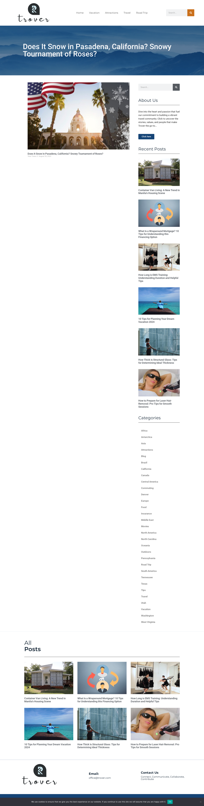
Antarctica (146, 437)
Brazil (144, 462)
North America (148, 532)
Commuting (147, 488)
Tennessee (147, 577)
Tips (143, 590)
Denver (145, 494)
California (146, 469)
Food (144, 507)
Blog (143, 456)
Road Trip (142, 12)
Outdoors (146, 551)
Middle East (147, 520)
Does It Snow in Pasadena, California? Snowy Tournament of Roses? (65, 153)
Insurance (146, 513)
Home (80, 12)
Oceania (145, 545)
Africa (144, 430)
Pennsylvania (148, 558)
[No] (200, 801)
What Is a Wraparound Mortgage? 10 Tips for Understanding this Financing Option (158, 234)
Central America (149, 481)
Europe (145, 500)
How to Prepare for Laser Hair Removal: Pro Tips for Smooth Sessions (155, 403)
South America (149, 571)
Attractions (111, 12)
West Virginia (148, 622)
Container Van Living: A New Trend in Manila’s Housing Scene (159, 192)
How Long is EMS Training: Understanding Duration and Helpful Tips (158, 277)
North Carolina (148, 539)
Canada (145, 475)
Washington (147, 615)
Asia (143, 443)
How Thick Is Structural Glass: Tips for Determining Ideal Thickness (157, 361)
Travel (127, 12)
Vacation (94, 12)
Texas (144, 583)
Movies (145, 526)
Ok (170, 802)
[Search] (190, 12)
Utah (143, 602)
